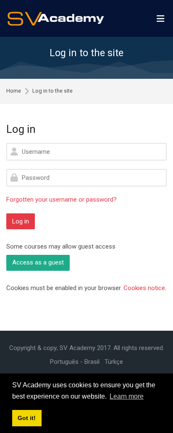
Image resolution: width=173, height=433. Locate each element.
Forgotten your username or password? (61, 199)
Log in (20, 221)
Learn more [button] (127, 396)
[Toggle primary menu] (160, 18)
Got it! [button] (27, 418)
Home (13, 91)
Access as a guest (38, 262)
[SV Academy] (55, 18)
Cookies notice (144, 288)
